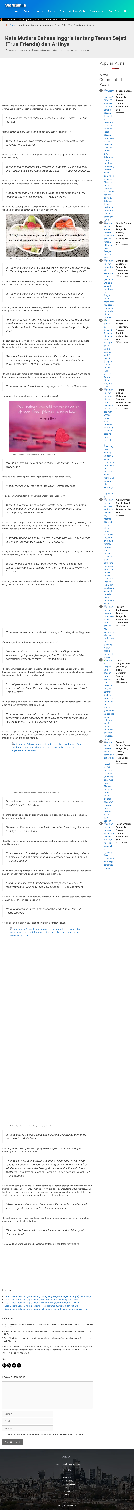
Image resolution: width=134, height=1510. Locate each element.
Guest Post (114, 11)
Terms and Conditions (67, 1484)
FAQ (67, 1494)
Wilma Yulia (39, 50)
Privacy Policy (67, 1481)
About (67, 1487)
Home (16, 11)
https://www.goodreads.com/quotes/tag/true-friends (50, 1331)
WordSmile (15, 5)
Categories (95, 11)
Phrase (51, 11)
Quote (40, 11)
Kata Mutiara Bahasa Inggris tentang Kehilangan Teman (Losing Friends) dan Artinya (46, 1309)
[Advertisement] (47, 83)
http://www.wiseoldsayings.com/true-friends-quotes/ (56, 1338)
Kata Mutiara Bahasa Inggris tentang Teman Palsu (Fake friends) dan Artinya (42, 1302)
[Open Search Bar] (125, 11)
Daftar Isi (28, 11)
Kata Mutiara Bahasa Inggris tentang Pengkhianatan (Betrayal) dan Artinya (41, 1305)
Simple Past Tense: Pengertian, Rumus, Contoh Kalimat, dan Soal (35, 19)
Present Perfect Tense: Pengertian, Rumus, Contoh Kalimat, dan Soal (123, 751)
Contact (67, 1491)
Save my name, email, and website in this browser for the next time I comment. (44, 1434)
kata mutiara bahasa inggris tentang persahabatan (68, 50)
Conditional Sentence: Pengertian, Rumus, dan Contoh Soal (122, 267)
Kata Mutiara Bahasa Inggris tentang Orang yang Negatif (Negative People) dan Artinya (47, 1296)
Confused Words (77, 11)
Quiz (62, 11)
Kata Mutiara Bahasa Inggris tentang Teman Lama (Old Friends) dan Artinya (41, 1299)
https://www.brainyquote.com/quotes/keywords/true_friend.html (49, 1324)
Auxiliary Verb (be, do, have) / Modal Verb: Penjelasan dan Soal (123, 506)
